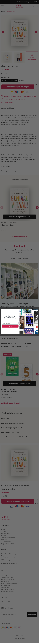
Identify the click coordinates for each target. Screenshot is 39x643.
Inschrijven (10, 326)
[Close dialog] (37, 310)
